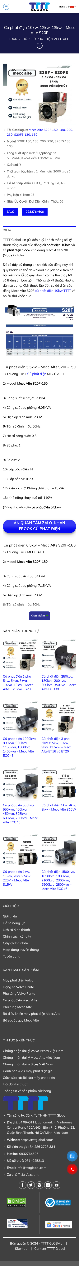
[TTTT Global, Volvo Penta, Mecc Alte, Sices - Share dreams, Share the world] (39, 6)
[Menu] (6, 7)
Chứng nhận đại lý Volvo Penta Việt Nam (33, 1051)
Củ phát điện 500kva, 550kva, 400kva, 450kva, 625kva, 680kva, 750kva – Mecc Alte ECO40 (20, 813)
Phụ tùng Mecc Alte (17, 1007)
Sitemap (21, 1248)
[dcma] (20, 1202)
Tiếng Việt (64, 6)
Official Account (27, 1174)
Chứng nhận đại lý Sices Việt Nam (28, 1064)
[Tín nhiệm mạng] (20, 1223)
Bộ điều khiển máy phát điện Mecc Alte (31, 1014)
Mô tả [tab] (7, 229)
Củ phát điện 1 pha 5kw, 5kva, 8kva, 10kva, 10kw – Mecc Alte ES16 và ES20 (18, 682)
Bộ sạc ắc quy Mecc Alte (21, 1020)
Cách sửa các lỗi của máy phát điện (29, 1078)
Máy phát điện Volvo (18, 980)
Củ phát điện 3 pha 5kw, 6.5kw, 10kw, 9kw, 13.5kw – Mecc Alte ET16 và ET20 (56, 745)
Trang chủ (18, 39)
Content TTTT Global (49, 1248)
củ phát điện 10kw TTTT (53, 291)
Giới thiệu (10, 916)
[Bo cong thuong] (58, 1202)
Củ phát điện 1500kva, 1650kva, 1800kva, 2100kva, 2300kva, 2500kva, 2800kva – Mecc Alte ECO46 (58, 880)
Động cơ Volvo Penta (18, 987)
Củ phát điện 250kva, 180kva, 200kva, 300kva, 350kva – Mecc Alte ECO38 (58, 682)
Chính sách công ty (17, 936)
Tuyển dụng (11, 956)
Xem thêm (38, 616)
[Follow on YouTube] (56, 1185)
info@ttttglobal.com (31, 1168)
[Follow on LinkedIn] (48, 1185)
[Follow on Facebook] (22, 1185)
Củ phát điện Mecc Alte (50, 39)
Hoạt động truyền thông (21, 950)
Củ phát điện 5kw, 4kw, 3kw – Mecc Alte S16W (58, 807)
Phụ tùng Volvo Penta (19, 993)
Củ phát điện (36, 374)
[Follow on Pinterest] (39, 1185)
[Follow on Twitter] (31, 1185)
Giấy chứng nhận (15, 943)
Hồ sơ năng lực (14, 923)
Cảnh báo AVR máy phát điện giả (28, 1071)
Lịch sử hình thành (16, 930)
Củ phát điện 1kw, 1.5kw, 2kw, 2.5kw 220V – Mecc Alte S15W (16, 878)
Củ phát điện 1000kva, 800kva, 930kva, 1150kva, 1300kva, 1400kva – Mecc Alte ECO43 (19, 747)
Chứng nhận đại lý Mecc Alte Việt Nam (31, 1057)
